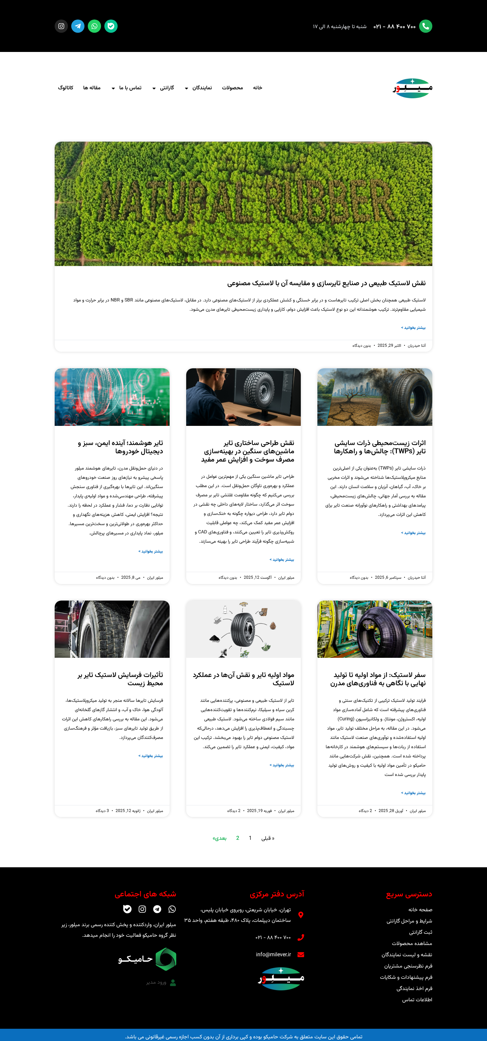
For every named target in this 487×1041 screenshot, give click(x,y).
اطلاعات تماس (417, 1000)
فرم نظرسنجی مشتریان (408, 966)
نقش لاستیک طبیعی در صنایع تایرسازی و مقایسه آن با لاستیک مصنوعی (326, 283)
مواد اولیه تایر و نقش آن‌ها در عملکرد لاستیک (243, 679)
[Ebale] (111, 26)
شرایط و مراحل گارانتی (409, 921)
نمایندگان (202, 88)
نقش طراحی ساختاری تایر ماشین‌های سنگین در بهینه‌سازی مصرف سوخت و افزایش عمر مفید (247, 451)
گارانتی (167, 88)
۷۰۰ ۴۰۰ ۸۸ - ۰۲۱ (394, 27)
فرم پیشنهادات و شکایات (406, 977)
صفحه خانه (420, 910)
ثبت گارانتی (420, 932)
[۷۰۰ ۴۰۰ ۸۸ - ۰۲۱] (425, 26)
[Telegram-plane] (77, 26)
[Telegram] (157, 909)
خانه (257, 88)
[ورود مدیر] (173, 982)
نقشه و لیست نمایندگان (407, 955)
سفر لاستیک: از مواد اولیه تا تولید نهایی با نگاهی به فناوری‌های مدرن (378, 679)
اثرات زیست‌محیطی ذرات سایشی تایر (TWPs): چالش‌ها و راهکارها (380, 447)
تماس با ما (130, 88)
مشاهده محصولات (412, 944)
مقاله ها (92, 88)
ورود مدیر (156, 982)
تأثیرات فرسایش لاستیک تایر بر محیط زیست (120, 679)
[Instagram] (61, 26)
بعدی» (220, 839)
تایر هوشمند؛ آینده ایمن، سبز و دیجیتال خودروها (120, 447)
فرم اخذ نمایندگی (414, 989)
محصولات (232, 88)
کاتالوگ (65, 88)
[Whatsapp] (94, 26)
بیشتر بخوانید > (413, 328)
